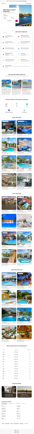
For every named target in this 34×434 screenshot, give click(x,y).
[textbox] (7, 18)
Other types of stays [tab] (11, 403)
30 (4, 32)
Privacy (15, 432)
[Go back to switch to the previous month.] (4, 20)
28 (12, 30)
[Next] (18, 78)
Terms (18, 432)
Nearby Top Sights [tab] (17, 403)
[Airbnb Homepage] (4, 3)
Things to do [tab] (23, 403)
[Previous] (15, 78)
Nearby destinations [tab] (4, 403)
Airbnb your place (28, 3)
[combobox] (10, 15)
